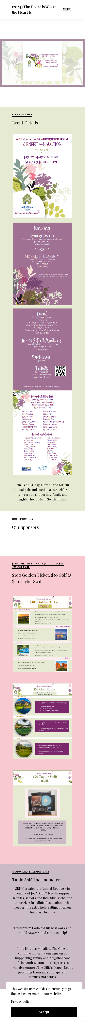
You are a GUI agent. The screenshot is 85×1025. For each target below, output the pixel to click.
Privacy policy (21, 1001)
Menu (67, 9)
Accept (44, 1012)
